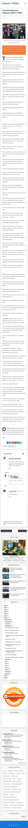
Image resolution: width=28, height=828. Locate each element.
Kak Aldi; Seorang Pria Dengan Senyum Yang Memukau (13, 741)
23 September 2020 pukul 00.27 (16, 478)
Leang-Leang (7, 789)
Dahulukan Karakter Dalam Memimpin (14, 657)
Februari (7, 671)
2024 (5, 609)
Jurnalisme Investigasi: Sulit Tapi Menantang (12, 645)
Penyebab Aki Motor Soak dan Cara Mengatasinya (17, 594)
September (8, 626)
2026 (5, 605)
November (8, 621)
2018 (5, 678)
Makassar (6, 794)
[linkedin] (16, 825)
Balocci (18, 773)
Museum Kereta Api (8, 802)
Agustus (7, 659)
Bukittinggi (14, 776)
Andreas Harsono (8, 746)
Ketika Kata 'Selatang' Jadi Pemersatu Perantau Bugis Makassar (16, 569)
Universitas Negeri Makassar (12, 432)
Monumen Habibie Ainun (10, 797)
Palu (23, 773)
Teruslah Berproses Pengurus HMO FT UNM (14, 636)
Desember (8, 619)
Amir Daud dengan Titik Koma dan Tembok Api (12, 748)
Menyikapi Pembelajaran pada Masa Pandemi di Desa (14, 651)
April (6, 667)
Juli (6, 661)
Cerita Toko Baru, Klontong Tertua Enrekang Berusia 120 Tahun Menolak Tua (13, 759)
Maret (7, 669)
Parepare (5, 805)
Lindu (4, 771)
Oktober (7, 624)
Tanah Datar (6, 808)
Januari (7, 673)
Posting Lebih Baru (6, 531)
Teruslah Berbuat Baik (10, 648)
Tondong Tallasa (16, 808)
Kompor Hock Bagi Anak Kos (12, 630)
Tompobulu (6, 776)
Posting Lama (22, 531)
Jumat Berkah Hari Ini (10, 639)
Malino (12, 794)
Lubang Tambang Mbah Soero (11, 792)
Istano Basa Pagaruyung (10, 786)
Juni (6, 663)
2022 (5, 613)
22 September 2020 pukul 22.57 (15, 459)
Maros (5, 773)
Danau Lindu (6, 784)
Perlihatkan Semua (22, 762)
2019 (5, 675)
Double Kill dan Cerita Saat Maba (13, 642)
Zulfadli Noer (12, 491)
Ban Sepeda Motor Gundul (11, 627)
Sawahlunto (11, 773)
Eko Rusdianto (8, 740)
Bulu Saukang (7, 779)
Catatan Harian (18, 15)
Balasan (7, 472)
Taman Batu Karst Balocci (17, 805)
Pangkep (10, 771)
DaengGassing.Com (9, 752)
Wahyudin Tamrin (12, 476)
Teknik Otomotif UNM (10, 17)
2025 (5, 607)
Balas (10, 468)
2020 (5, 618)
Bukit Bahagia (17, 781)
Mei (6, 665)
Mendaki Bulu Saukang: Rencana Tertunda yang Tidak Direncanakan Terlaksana (17, 576)
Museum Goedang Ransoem (11, 800)
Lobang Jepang (16, 789)
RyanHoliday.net (8, 733)
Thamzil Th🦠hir (8, 757)
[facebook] (9, 825)
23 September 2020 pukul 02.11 (16, 492)
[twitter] (11, 825)
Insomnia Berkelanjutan (11, 654)
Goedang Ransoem (17, 784)
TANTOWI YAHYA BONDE (15, 458)
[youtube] (14, 825)
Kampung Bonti (18, 771)
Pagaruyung (19, 802)
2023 (5, 611)
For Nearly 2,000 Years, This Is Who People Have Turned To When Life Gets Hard (13, 735)
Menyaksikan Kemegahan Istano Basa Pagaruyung (17, 581)
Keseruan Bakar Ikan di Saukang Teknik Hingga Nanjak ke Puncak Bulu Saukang (17, 589)
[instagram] (18, 825)
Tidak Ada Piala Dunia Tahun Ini (11, 753)
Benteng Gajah (7, 781)
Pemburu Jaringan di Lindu (11, 633)
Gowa (14, 779)
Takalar (19, 779)
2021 (5, 616)
